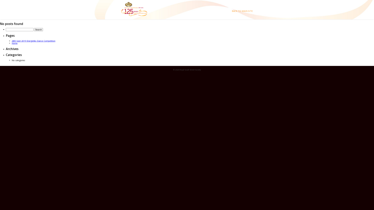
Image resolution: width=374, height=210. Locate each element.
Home (15, 43)
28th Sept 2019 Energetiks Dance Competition (33, 41)
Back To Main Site (242, 11)
